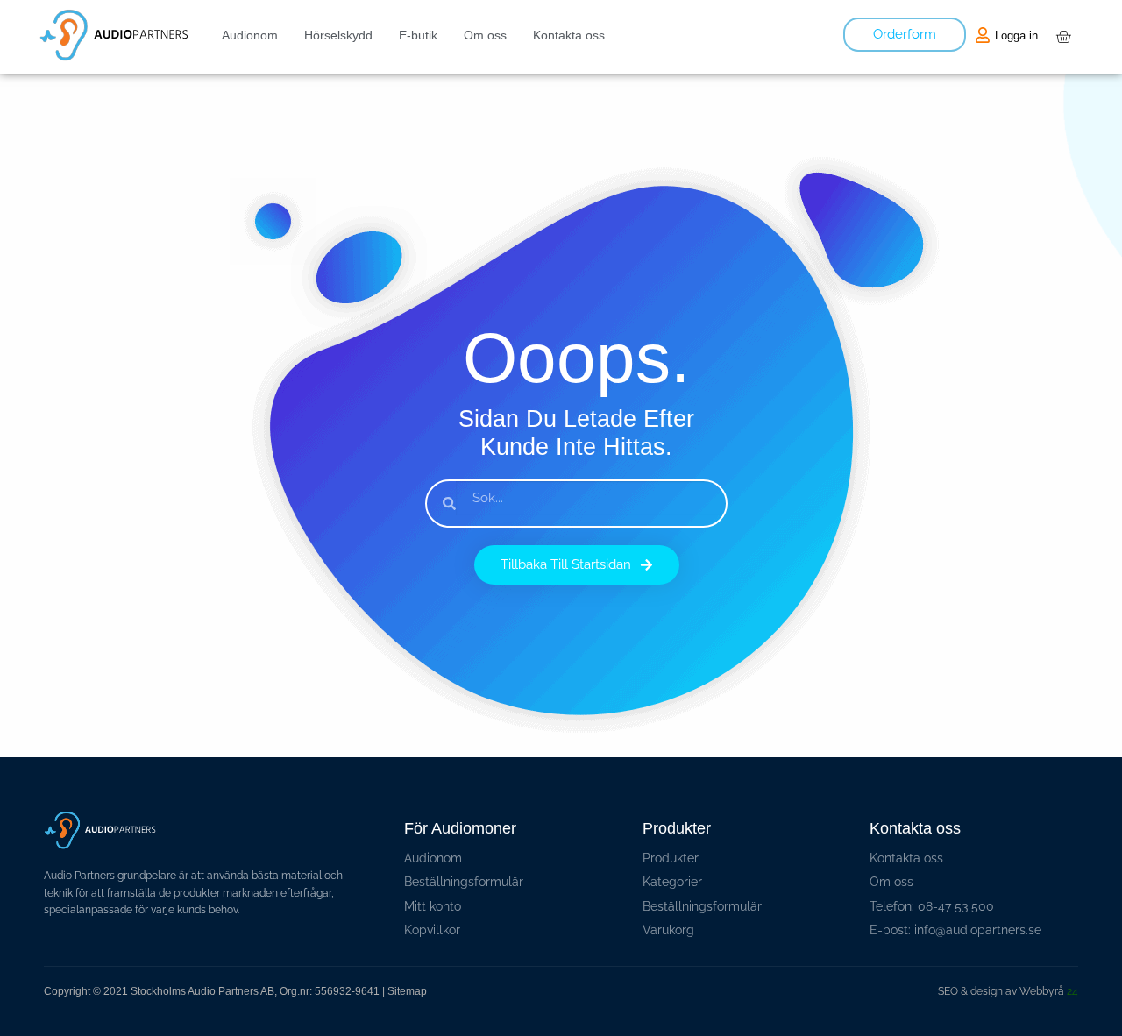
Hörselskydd (338, 35)
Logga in (1016, 35)
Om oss (485, 35)
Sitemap (407, 991)
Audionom (250, 35)
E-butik (418, 35)
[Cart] (1063, 36)
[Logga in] (983, 35)
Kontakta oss (569, 35)
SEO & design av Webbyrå (1008, 991)
